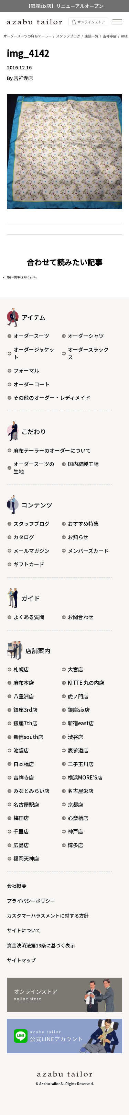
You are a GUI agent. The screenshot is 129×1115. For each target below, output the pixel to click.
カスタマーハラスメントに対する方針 (48, 915)
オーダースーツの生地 (33, 467)
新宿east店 (81, 723)
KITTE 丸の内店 (86, 682)
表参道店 (78, 750)
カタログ (23, 537)
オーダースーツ (31, 335)
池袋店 (21, 750)
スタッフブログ (31, 523)
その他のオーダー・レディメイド (51, 397)
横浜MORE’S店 (85, 777)
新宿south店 (28, 736)
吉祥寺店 (23, 777)
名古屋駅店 (26, 804)
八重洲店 (23, 696)
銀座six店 (79, 709)
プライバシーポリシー (31, 900)
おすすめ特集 (83, 523)
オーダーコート (31, 384)
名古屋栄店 (81, 790)
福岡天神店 (26, 858)
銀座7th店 (25, 723)
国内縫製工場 (83, 463)
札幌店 (21, 669)
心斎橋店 (78, 817)
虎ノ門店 (78, 696)
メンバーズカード (88, 550)
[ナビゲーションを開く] (117, 21)
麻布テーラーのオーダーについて (52, 450)
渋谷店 (75, 736)
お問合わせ (81, 617)
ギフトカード (28, 564)
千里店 (21, 831)
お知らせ (78, 537)
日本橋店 (23, 763)
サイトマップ (21, 960)
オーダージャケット (33, 353)
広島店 (21, 845)
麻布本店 (23, 682)
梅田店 (21, 817)
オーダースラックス (88, 353)
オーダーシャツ (86, 335)
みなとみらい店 (31, 790)
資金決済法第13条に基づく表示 (41, 945)
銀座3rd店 (25, 709)
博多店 (75, 845)
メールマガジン (31, 550)
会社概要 (16, 885)
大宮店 (75, 669)
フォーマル (26, 370)
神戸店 (75, 831)
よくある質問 (28, 617)
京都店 (75, 804)
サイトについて (24, 930)
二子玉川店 (81, 763)
